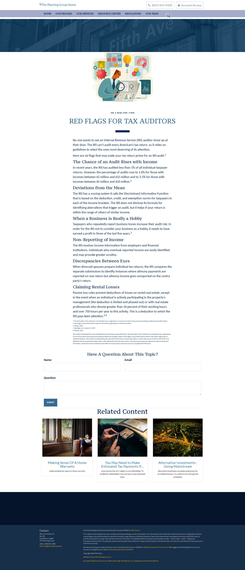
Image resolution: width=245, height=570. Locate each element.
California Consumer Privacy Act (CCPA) (157, 547)
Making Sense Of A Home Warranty (67, 464)
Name (47, 360)
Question (50, 378)
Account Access (191, 5)
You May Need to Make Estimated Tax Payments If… (122, 464)
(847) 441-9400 (162, 5)
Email (128, 360)
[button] (63, 13)
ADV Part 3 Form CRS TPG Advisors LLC (97, 557)
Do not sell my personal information (120, 549)
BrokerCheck (135, 530)
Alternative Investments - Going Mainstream (177, 464)
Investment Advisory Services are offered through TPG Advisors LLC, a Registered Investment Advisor (121, 561)
